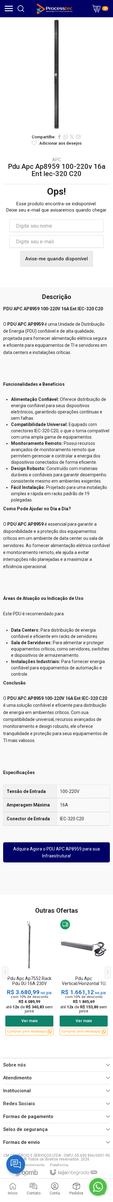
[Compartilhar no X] (72, 137)
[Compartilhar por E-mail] (78, 137)
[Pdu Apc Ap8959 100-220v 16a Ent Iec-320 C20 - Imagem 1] (56, 73)
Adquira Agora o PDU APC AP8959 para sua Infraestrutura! (56, 852)
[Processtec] (54, 8)
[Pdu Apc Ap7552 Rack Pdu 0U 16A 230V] (29, 977)
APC (56, 160)
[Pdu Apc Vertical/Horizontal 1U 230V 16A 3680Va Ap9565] (84, 977)
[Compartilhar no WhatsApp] (65, 137)
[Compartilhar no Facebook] (59, 137)
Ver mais (29, 1020)
